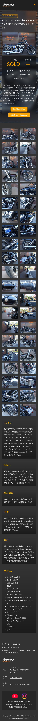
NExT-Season (24, 718)
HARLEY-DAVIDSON (10, 16)
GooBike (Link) (19, 109)
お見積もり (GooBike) (19, 115)
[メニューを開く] (34, 5)
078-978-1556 (16, 678)
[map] (13, 672)
